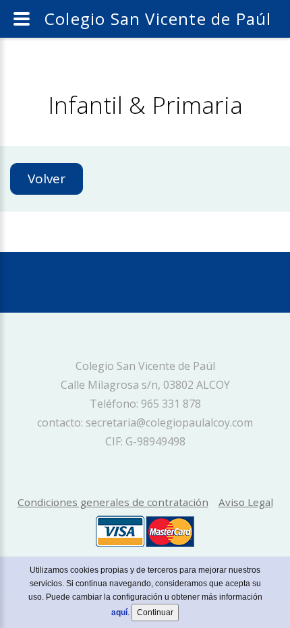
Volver (46, 178)
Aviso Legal (246, 502)
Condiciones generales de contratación (113, 502)
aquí (119, 612)
